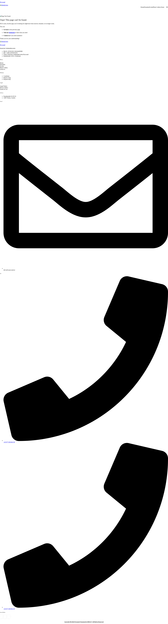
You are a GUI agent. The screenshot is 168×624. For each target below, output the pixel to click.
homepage (12, 32)
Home (142, 7)
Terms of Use (3, 89)
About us (2, 69)
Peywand (2, 2)
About (162, 7)
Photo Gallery (157, 7)
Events (151, 7)
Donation (146, 7)
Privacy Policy (4, 87)
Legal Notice (3, 86)
